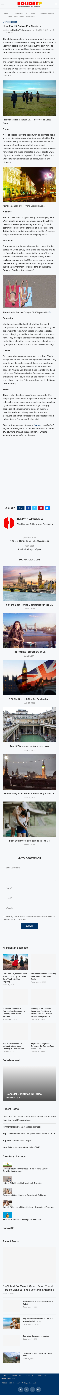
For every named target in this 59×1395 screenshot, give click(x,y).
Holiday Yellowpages (21, 30)
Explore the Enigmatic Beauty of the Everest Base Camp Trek (42, 1046)
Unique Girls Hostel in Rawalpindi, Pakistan (22, 1183)
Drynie (37, 425)
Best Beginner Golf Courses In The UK (29, 840)
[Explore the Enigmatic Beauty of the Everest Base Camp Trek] (43, 1031)
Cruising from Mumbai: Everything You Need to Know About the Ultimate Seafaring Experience (41, 1013)
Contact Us (42, 1375)
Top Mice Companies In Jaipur (17, 1140)
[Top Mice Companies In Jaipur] (11, 1340)
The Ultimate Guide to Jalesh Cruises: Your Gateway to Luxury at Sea (13, 1046)
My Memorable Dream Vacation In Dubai (22, 1127)
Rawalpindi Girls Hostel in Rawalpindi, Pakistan (24, 1195)
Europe (32, 14)
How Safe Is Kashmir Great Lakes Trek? (21, 1147)
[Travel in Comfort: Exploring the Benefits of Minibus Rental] (43, 962)
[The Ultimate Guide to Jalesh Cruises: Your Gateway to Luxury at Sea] (15, 1031)
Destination (18, 14)
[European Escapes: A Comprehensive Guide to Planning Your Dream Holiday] (15, 997)
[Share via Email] (47, 508)
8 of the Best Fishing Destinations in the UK (29, 604)
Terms (3, 1375)
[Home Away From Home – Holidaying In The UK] (29, 772)
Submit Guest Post (8, 1379)
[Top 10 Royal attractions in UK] (29, 630)
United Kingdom (47, 14)
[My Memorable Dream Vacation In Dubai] (11, 1306)
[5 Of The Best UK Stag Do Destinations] (29, 677)
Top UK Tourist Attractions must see (29, 746)
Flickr (51, 312)
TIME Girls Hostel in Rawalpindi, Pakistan (22, 1219)
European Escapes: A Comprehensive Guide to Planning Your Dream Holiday (14, 1013)
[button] (5, 1083)
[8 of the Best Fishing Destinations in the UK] (29, 583)
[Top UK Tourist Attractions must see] (29, 724)
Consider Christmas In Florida (24, 1093)
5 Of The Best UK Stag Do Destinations (29, 699)
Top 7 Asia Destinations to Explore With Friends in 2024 (29, 1133)
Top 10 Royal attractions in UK (29, 652)
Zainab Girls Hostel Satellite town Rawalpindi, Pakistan (28, 1207)
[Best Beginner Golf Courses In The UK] (29, 819)
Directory (29, 1375)
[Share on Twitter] (34, 508)
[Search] (56, 4)
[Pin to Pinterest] (41, 508)
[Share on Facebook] (28, 508)
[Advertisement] (29, 468)
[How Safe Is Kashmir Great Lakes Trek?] (11, 1357)
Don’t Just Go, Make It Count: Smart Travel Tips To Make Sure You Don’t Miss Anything (28, 1288)
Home (5, 14)
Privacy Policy (15, 1375)
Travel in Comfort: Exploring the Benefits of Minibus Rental (43, 976)
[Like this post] (22, 508)
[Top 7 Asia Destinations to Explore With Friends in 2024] (11, 1323)
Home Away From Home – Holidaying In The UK (29, 793)
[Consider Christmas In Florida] (29, 1083)
